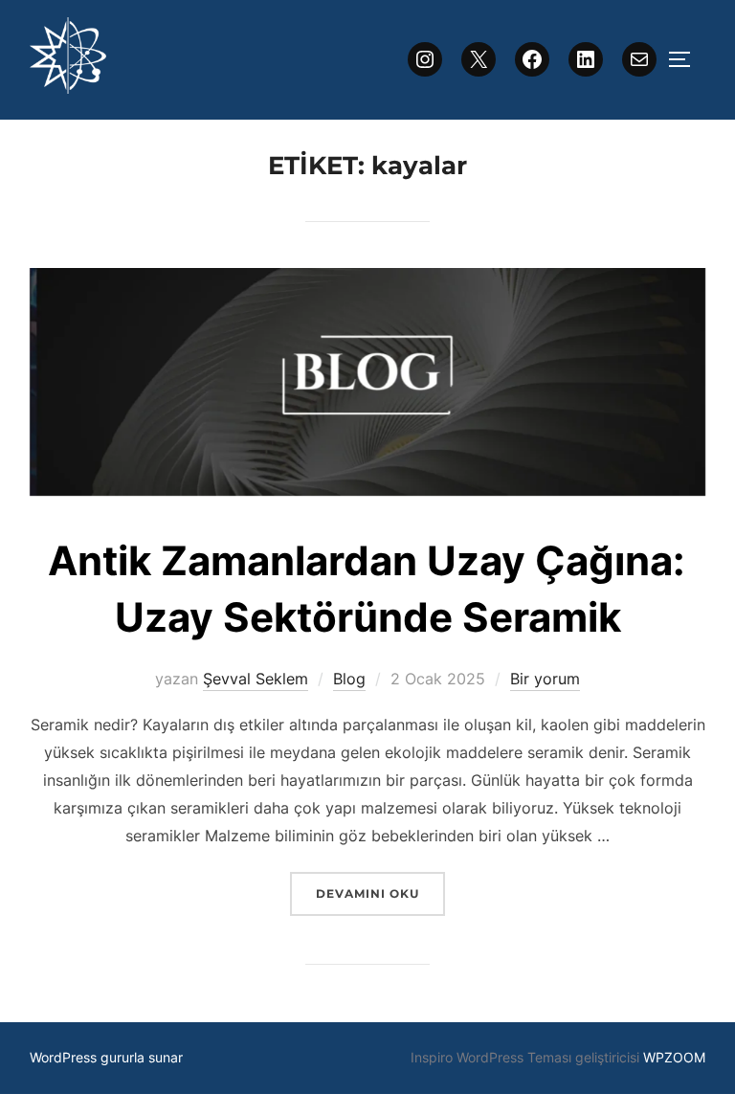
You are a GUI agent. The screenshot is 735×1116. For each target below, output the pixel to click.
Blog (349, 678)
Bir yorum (545, 678)
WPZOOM (674, 1057)
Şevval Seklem (255, 678)
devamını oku (380, 893)
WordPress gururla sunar (106, 1057)
